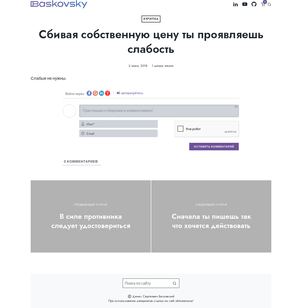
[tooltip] (235, 4)
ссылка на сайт (164, 301)
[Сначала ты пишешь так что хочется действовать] (211, 216)
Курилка (151, 19)
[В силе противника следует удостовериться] (91, 216)
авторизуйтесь (131, 93)
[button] (174, 283)
